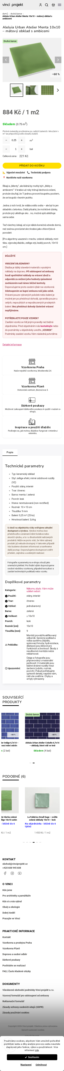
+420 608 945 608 (11, 867)
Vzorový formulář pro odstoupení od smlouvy (25, 995)
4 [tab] (34, 842)
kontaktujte (47, 326)
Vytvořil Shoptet (32, 1036)
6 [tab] (40, 842)
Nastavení (26, 1064)
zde (37, 1050)
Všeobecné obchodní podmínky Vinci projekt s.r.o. (28, 990)
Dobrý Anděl (8, 912)
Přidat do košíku (31, 165)
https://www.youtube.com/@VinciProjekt (19, 873)
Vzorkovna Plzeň (11, 948)
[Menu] (60, 5)
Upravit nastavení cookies (32, 1030)
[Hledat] (47, 5)
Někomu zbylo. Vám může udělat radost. (40, 590)
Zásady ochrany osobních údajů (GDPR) (22, 1007)
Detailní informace (12, 344)
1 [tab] (24, 842)
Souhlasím (33, 1057)
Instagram (12, 873)
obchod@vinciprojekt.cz (15, 864)
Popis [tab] (10, 452)
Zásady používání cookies (15, 1012)
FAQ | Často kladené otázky (16, 971)
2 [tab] (27, 842)
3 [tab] (30, 842)
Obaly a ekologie (11, 907)
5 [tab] (37, 842)
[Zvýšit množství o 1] (21, 149)
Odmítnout (41, 1064)
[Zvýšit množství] (21, 140)
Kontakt (6, 937)
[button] (7, 1063)
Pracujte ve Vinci (11, 918)
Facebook (4, 873)
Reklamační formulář (13, 1001)
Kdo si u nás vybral (12, 901)
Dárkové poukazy (11, 959)
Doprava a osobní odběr (14, 954)
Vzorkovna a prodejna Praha (17, 942)
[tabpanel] (42, 735)
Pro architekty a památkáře (16, 895)
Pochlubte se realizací (14, 965)
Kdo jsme (7, 890)
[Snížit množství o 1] (6, 149)
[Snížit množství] (6, 140)
